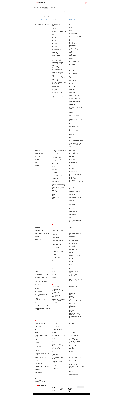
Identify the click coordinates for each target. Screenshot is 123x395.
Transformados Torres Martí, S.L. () (59, 362)
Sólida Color (37, 350)
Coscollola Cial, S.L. (72, 141)
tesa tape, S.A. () (57, 344)
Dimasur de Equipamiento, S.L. (40, 153)
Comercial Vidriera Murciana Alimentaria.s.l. (76, 122)
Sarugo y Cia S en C (38, 326)
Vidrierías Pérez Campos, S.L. (74, 345)
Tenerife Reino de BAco (56, 342)
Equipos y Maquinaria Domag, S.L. (58, 175)
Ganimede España (72, 188)
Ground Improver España (73, 216)
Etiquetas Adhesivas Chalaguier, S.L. (58, 184)
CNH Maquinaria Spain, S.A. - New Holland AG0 (76, 110)
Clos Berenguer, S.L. (72, 102)
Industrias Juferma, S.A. (56, 234)
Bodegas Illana (72, 51)
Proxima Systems (55, 302)
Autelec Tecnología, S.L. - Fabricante (58, 93)
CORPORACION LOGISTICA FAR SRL (76, 140)
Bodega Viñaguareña (73, 46)
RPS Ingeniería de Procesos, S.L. (75, 316)
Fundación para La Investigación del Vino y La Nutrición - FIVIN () (76, 182)
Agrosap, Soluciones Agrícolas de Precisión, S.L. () (58, 60)
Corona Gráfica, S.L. (72, 138)
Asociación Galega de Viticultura (57, 84)
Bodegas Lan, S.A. (72, 52)
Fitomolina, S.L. (72, 168)
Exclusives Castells (55, 198)
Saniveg (36, 325)
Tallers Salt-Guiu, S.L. (55, 326)
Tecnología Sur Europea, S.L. (57, 336)
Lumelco (70, 264)
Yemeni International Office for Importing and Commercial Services (76, 374)
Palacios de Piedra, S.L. (56, 286)
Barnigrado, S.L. (72, 27)
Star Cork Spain (37, 359)
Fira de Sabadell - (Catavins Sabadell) (75, 166)
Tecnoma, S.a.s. (55, 338)
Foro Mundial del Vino (73, 177)
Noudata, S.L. (54, 273)
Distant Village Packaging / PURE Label (42, 158)
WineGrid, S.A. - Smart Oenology (75, 357)
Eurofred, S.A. (54, 190)
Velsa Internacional (72, 336)
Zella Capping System (38, 380)
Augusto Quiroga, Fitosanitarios (57, 92)
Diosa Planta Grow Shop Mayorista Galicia (42, 155)
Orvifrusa (70, 281)
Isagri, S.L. (54, 260)
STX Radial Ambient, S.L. (39, 362)
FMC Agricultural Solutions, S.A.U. (75, 174)
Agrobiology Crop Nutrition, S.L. (57, 43)
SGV (35, 337)
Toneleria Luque (55, 354)
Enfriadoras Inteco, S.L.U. (56, 157)
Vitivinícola (36, 7)
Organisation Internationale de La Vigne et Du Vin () (76, 277)
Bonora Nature (71, 58)
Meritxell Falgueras (38, 284)
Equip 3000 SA (54, 170)
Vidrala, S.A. (71, 344)
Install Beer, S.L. (55, 245)
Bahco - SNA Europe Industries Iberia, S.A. (76, 25)
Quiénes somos (61, 389)
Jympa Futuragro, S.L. (73, 228)
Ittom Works (54, 261)
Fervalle (70, 165)
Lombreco (71, 256)
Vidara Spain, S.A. (72, 342)
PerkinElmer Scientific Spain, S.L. (58, 290)
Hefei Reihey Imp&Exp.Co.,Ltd (40, 230)
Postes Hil (54, 296)
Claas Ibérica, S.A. (72, 100)
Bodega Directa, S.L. (72, 45)
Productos (42, 7)
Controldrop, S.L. (72, 137)
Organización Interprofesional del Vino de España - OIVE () (76, 280)
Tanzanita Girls (54, 327)
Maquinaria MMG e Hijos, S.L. (40, 276)
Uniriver (70, 322)
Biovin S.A (71, 39)
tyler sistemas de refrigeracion (57, 366)
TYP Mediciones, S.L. (55, 368)
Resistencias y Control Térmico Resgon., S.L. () (76, 310)
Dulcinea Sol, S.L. (38, 165)
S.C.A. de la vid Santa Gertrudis (40, 322)
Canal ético (53, 390)
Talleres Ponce (54, 322)
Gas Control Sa (72, 194)
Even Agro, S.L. (54, 191)
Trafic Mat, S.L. (54, 359)
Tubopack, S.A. (54, 363)
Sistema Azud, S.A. (38, 342)
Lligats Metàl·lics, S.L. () (74, 255)
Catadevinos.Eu (72, 92)
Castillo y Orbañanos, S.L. (73, 91)
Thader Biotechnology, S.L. (56, 347)
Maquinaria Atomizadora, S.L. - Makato (41, 274)
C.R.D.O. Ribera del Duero (74, 74)
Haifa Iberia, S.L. (37, 227)
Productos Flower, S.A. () (58, 298)
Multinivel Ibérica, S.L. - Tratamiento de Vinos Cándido (41, 306)
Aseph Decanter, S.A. (55, 79)
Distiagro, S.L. (37, 159)
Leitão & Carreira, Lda (73, 249)
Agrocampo (54, 47)
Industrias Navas (55, 235)
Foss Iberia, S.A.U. (72, 178)
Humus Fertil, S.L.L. (38, 239)
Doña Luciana (37, 163)
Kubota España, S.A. (72, 236)
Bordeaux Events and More (74, 60)
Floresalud (71, 169)
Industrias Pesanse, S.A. (56, 237)
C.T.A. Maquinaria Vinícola (73, 82)
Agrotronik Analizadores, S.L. (57, 63)
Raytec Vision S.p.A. (72, 299)
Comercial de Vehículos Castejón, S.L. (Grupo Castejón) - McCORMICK (75, 117)
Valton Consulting (72, 332)
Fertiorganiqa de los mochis (74, 163)
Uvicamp (70, 325)
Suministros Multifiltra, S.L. (39, 363)
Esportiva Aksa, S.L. (55, 181)
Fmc (70, 172)
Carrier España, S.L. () (75, 88)
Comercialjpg (71, 123)
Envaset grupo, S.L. (55, 168)
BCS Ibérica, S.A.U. (72, 30)
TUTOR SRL (54, 365)
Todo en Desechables (56, 350)
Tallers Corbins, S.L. (55, 325)
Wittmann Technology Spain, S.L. (75, 358)
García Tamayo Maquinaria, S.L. (74, 190)
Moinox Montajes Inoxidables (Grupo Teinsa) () (41, 295)
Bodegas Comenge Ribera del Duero (75, 48)
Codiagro (71, 112)
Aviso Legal (62, 390)
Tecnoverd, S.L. (54, 339)
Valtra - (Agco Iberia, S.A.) (73, 333)
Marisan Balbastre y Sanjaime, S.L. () (41, 279)
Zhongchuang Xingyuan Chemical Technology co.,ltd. (40, 382)
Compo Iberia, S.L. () (74, 126)
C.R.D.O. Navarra (72, 71)
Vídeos (55, 7)
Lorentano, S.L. (72, 261)
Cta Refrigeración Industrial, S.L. (74, 144)
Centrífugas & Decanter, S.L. (74, 95)
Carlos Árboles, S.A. (72, 85)
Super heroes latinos (38, 364)
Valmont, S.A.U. (72, 330)
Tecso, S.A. (54, 341)
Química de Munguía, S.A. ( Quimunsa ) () (76, 288)
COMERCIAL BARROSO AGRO (74, 115)
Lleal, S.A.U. (71, 253)
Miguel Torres (37, 288)
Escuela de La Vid (55, 178)
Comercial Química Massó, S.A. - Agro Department (75, 120)
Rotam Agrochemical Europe (74, 313)
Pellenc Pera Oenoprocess (56, 289)
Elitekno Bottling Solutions (56, 153)
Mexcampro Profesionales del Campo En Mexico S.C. (42, 287)
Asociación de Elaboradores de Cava (58, 80)
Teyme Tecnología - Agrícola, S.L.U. (58, 345)
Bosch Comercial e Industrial (74, 61)
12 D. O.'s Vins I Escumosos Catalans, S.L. (42, 24)
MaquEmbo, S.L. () (39, 273)
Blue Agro (71, 42)
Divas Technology (38, 160)
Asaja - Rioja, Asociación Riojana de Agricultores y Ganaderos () (59, 77)
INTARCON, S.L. (55, 252)
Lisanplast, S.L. (72, 252)
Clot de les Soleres (72, 104)
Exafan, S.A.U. (54, 195)
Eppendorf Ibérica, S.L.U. (56, 169)
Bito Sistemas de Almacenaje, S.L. (75, 40)
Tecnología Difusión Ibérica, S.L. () (58, 335)
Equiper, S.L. (54, 173)
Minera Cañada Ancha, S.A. (39, 291)
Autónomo (54, 95)
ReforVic (70, 302)
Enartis (53, 154)
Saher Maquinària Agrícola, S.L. (40, 323)
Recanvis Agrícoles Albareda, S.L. (75, 300)
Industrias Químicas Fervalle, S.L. (58, 238)
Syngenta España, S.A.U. (39, 370)
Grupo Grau (71, 217)
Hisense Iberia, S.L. (38, 236)
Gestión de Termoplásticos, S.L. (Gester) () (76, 202)
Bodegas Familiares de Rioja (74, 49)
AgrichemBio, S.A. (55, 33)
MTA (35, 302)
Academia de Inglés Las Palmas (57, 27)
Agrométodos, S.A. (55, 56)
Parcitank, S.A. (54, 287)
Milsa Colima (37, 290)
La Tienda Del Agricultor (73, 240)
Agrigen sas (54, 34)
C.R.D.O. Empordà (72, 70)
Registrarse (53, 387)
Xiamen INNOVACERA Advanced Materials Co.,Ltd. (76, 367)
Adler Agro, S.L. (54, 28)
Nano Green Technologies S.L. (57, 268)
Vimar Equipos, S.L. (72, 348)
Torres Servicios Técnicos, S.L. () (58, 358)
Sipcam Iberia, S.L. (38, 340)
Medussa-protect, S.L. (38, 283)
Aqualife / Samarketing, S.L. (57, 73)
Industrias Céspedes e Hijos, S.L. (57, 228)
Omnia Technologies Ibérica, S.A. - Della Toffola (76, 272)
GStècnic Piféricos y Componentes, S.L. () (76, 221)
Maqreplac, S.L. (37, 271)
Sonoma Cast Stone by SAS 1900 (40, 356)
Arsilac (53, 75)
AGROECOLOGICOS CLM (56, 49)
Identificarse (54, 385)
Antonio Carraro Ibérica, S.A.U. (57, 72)
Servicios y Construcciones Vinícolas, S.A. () (42, 336)
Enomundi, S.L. (54, 160)
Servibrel (36, 332)
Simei (36, 339)
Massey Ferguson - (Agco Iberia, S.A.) (41, 281)
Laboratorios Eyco (72, 245)
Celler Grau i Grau (72, 94)
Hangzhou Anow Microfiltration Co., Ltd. (41, 228)
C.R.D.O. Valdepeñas (73, 79)
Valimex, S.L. (71, 329)
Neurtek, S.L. (54, 271)
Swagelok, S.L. (37, 367)
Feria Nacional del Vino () (75, 155)
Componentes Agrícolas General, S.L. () (75, 129)
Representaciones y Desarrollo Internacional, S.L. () (74, 306)
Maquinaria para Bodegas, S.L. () (41, 277)
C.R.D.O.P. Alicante (72, 80)
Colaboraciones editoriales (71, 391)
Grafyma (70, 213)
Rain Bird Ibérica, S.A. (73, 293)
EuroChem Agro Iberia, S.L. (56, 188)
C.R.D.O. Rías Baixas (73, 73)
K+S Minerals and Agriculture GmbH (75, 233)
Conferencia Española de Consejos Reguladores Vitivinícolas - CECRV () (75, 131)
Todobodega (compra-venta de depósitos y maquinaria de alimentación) (59, 352)
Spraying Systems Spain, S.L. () (42, 357)
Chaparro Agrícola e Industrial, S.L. (75, 98)
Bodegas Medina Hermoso (74, 54)
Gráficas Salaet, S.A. (72, 210)
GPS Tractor (71, 208)
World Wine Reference (73, 360)
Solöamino (36, 352)
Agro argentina (54, 37)
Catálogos (51, 7)
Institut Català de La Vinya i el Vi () (59, 247)
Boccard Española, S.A (73, 43)
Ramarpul (71, 296)
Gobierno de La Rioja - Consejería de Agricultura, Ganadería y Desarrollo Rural (76, 206)
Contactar (53, 388)
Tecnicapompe (54, 332)
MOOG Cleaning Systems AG (40, 299)
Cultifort (70, 146)
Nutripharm (54, 277)
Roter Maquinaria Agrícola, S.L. (74, 314)
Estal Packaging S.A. (55, 182)
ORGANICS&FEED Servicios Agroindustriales (74, 275)
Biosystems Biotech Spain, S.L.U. (75, 36)
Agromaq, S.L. (54, 52)
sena (35, 329)
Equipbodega (54, 172)
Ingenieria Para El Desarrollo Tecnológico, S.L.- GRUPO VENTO (59, 242)
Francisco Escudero (72, 180)
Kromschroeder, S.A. (72, 234)
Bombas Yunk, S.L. (72, 57)
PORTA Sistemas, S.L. (56, 295)
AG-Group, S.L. (54, 30)
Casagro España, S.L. (73, 89)
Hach (36, 225)
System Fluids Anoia (38, 372)
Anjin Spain (54, 70)
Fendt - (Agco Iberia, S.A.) (73, 153)
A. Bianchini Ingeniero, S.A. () (56, 25)
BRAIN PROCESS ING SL (74, 63)
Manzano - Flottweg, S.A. (39, 270)
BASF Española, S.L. (73, 28)
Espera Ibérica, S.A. (55, 179)
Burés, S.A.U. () (74, 66)
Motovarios (37, 301)
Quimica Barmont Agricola (73, 286)
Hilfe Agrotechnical (38, 234)
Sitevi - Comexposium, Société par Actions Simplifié (42, 344)
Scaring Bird (37, 327)
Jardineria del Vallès (72, 225)
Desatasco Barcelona (38, 152)
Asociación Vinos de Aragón (57, 86)
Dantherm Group (37, 150)
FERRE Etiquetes (72, 156)
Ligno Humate (71, 250)
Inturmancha (54, 254)
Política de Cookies (70, 389)
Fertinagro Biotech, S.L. (73, 162)
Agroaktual (54, 40)
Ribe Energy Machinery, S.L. (74, 311)
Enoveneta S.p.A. (55, 163)
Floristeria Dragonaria (73, 171)
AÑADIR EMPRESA (81, 386)
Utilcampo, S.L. (72, 323)
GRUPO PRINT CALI (73, 219)
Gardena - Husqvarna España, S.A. (75, 193)
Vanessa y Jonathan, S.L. (73, 335)
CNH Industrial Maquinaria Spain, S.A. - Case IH (76, 108)
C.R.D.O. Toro (71, 76)
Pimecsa (53, 293)
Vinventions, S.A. (72, 351)
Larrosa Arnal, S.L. (72, 246)
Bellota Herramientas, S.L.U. (74, 33)
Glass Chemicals (72, 204)
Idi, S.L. (53, 227)
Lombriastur (71, 258)
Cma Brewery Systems (73, 105)
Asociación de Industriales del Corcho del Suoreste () (59, 83)
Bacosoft (70, 24)
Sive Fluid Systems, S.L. (39, 346)
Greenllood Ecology (72, 214)
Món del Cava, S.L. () (41, 298)
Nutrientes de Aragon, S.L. (56, 276)
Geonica (70, 199)
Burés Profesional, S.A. (73, 64)
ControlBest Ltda (72, 135)
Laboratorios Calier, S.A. (73, 243)
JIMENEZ (71, 227)
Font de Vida (71, 175)
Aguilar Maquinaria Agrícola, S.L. (57, 69)
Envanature (54, 166)
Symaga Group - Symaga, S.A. (40, 369)
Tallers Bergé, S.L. (55, 323)
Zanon (36, 378)
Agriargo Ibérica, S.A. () (59, 31)
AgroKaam (54, 50)
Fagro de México (72, 150)
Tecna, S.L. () (55, 330)
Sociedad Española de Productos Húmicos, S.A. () (42, 348)
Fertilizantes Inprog (72, 160)
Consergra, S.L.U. (72, 134)
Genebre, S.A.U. (72, 196)
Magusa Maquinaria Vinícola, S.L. (40, 268)
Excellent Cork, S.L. (55, 197)
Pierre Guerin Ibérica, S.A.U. (57, 292)
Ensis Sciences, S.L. (55, 165)
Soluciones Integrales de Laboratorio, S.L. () (42, 354)
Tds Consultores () (57, 329)
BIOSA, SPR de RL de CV (73, 34)
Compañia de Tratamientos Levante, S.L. (76, 125)
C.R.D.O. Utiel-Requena (73, 77)
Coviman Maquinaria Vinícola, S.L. (75, 143)
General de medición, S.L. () (75, 197)
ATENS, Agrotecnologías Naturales (58, 90)
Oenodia (70, 268)
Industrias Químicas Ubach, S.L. (57, 240)
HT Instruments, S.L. (38, 237)
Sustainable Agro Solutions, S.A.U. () (42, 366)
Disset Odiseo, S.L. (38, 156)
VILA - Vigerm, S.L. (72, 347)
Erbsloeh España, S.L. (56, 176)
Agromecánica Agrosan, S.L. (57, 53)
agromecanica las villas (56, 55)
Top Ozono (54, 355)
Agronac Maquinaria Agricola (57, 58)
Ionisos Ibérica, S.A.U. (56, 255)
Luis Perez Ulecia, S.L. (73, 262)
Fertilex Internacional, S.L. (73, 159)
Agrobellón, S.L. (55, 41)
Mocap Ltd (36, 293)
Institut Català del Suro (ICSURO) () (58, 249)
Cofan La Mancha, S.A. (73, 114)
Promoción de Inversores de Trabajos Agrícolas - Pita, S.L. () (58, 300)
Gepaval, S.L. (71, 200)
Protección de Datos (70, 386)
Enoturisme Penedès (55, 162)
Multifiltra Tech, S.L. (38, 304)
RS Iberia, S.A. (71, 317)
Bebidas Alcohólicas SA (73, 31)
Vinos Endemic (72, 350)
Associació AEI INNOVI (56, 87)
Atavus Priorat (54, 89)
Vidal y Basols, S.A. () (74, 341)
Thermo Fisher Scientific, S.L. (57, 348)
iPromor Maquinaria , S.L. (56, 257)
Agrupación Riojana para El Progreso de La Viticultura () (59, 67)
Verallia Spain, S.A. (72, 338)
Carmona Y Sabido (72, 86)
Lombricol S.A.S (72, 259)
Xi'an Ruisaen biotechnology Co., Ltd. (75, 364)
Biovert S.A (71, 37)
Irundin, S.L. (54, 258)
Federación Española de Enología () (76, 152)
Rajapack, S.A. (71, 294)
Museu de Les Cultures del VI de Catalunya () (42, 309)
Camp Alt (71, 83)
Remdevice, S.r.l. (72, 303)
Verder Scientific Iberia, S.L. (74, 339)
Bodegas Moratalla (72, 55)
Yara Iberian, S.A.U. (72, 371)
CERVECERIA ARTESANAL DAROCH (76, 97)
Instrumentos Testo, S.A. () (58, 251)
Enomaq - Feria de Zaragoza (57, 159)
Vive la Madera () (74, 353)
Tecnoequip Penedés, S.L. (56, 333)
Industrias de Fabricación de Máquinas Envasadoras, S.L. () (58, 232)
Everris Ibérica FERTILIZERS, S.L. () (59, 194)
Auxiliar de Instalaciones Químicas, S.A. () (59, 97)
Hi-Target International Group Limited (41, 231)
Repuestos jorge (72, 307)
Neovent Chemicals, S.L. (56, 270)
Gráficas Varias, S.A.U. (73, 211)
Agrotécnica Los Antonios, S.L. (57, 62)
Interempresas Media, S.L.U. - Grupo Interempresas (63, 393)
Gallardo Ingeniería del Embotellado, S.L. (76, 187)
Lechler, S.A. (71, 248)
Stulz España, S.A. (38, 360)
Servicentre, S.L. (37, 333)
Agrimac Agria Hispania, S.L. (57, 35)
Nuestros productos (61, 386)
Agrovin (53, 65)
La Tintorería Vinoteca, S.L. (74, 242)
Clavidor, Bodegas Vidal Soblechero (75, 101)
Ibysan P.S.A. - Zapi (55, 225)
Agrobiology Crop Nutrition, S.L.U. (58, 44)
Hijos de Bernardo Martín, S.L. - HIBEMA (42, 233)
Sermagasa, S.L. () (40, 330)
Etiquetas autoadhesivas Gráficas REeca (59, 185)
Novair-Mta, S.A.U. (55, 274)
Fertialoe (70, 158)
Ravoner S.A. (71, 297)
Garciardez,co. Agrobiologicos (74, 191)
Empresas (46, 7)
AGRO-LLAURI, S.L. (55, 38)
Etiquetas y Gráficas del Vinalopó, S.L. (58, 187)
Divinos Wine (37, 162)
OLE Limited (71, 270)
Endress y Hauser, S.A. (56, 156)
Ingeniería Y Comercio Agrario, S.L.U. (58, 244)
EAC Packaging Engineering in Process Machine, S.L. (59, 151)
